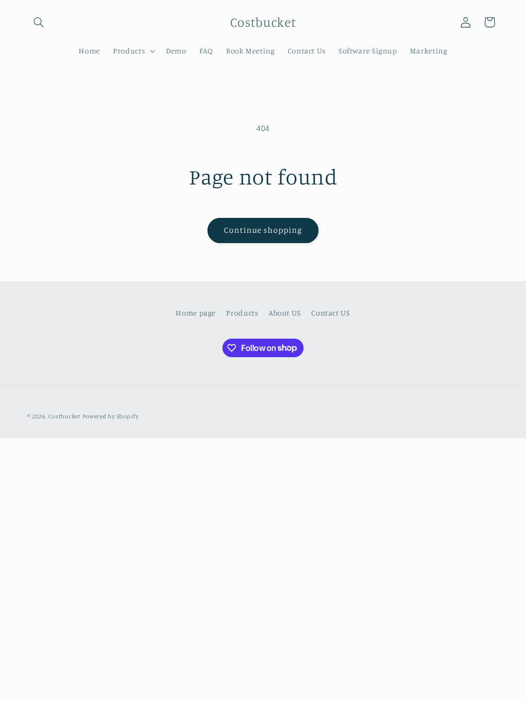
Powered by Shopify (111, 416)
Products (242, 312)
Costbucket (64, 416)
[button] (39, 22)
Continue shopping (263, 230)
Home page (196, 312)
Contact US (330, 312)
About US (285, 312)
